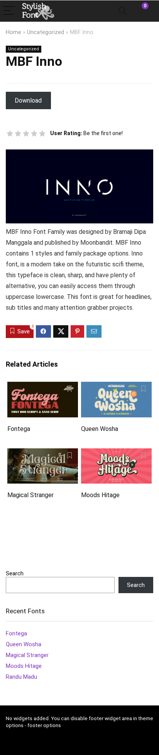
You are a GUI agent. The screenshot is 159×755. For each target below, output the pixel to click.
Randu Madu (21, 676)
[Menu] (9, 11)
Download (28, 100)
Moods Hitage (100, 495)
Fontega (18, 428)
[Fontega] (42, 387)
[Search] (122, 11)
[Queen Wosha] (116, 387)
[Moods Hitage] (116, 453)
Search (15, 573)
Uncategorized (45, 32)
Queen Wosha (99, 428)
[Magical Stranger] (42, 453)
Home (13, 32)
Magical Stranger (30, 495)
